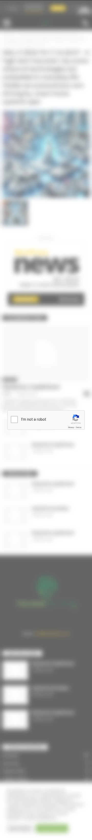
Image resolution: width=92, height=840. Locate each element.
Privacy (71, 427)
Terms (78, 427)
